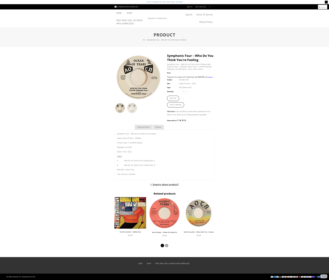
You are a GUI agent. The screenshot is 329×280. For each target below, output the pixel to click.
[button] (166, 245)
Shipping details (143, 127)
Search (188, 14)
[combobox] (211, 6)
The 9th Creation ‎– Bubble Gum (130, 232)
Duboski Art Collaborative (157, 18)
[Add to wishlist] (130, 226)
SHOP (129, 13)
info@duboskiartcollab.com (127, 7)
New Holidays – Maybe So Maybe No (164, 232)
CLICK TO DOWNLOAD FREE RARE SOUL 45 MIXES (164, 2)
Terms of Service (204, 14)
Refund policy (206, 22)
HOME (119, 13)
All (144, 40)
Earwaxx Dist (184, 80)
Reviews (158, 127)
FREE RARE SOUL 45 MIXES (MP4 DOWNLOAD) (129, 22)
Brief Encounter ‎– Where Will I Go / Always (199, 232)
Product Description (124, 127)
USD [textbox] (209, 7)
